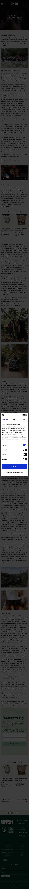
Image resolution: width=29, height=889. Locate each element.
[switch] (25, 450)
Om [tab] (24, 419)
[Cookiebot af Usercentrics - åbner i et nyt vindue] (20, 415)
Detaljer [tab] (14, 419)
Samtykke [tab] (5, 419)
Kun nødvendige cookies (14, 472)
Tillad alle (14, 466)
